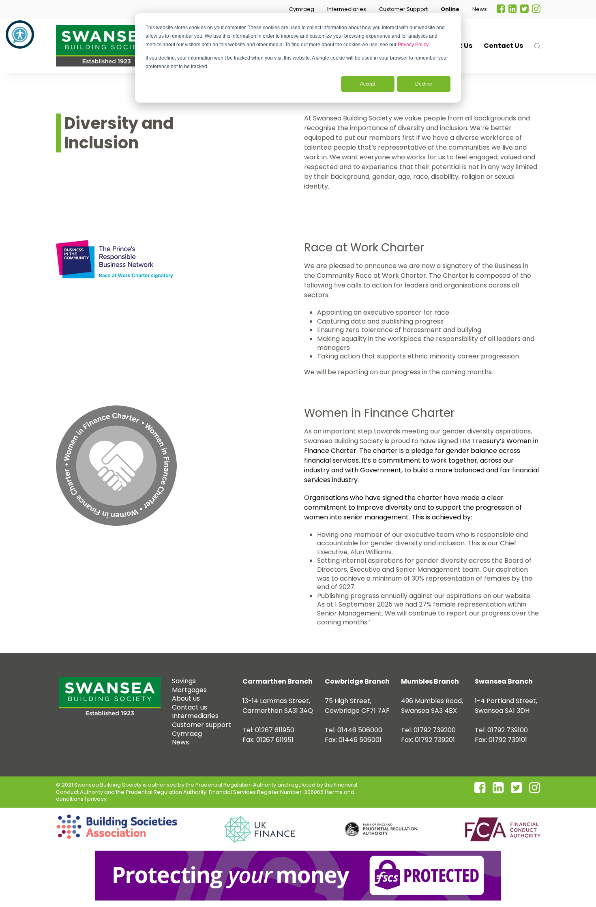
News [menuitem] (180, 742)
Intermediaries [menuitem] (195, 715)
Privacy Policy (413, 44)
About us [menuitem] (186, 698)
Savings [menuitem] (184, 681)
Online (450, 9)
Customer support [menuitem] (201, 724)
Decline (423, 84)
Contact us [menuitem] (189, 707)
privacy (97, 799)
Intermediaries (346, 9)
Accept (367, 84)
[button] (302, 9)
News (479, 9)
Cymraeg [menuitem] (187, 733)
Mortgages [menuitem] (189, 690)
